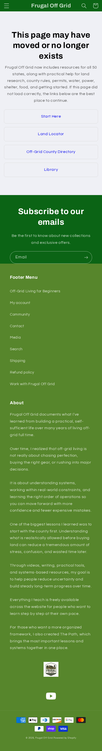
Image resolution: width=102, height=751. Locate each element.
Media (15, 337)
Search (16, 349)
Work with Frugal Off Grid (32, 384)
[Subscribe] (86, 257)
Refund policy (22, 372)
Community (20, 314)
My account (20, 303)
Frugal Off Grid (44, 738)
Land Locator (51, 134)
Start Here (51, 116)
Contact (17, 326)
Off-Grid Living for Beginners (35, 291)
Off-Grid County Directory (51, 152)
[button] (6, 5)
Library (51, 170)
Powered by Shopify (64, 738)
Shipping (18, 361)
